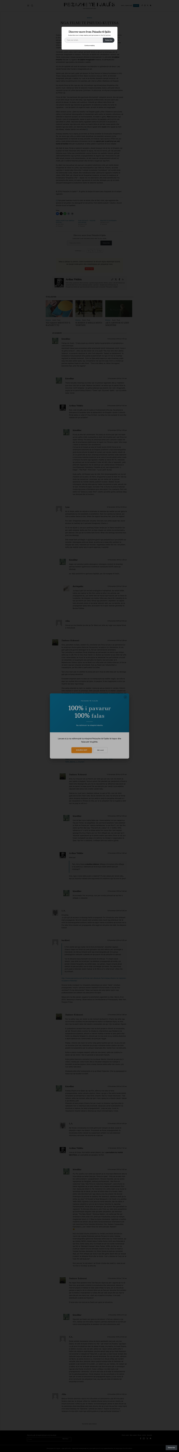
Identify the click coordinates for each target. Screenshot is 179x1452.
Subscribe (108, 40)
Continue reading (89, 45)
